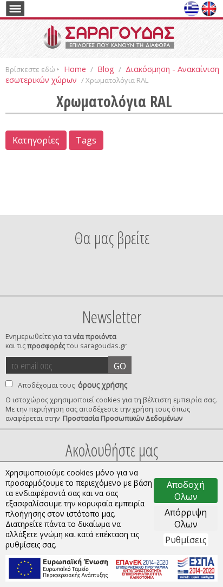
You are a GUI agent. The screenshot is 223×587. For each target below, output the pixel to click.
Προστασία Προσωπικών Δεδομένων (122, 418)
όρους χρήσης (102, 385)
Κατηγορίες (36, 140)
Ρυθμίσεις (186, 540)
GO (120, 366)
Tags (86, 140)
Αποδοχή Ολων (186, 491)
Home (75, 68)
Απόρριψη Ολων (186, 518)
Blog (105, 68)
